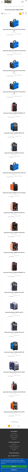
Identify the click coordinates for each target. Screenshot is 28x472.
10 (18, 426)
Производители (14, 437)
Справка (14, 449)
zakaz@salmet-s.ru (15, 455)
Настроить (14, 469)
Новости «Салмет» (14, 435)
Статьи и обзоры (14, 447)
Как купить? (14, 444)
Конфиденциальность (14, 446)
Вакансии (14, 439)
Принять (14, 466)
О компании (14, 433)
